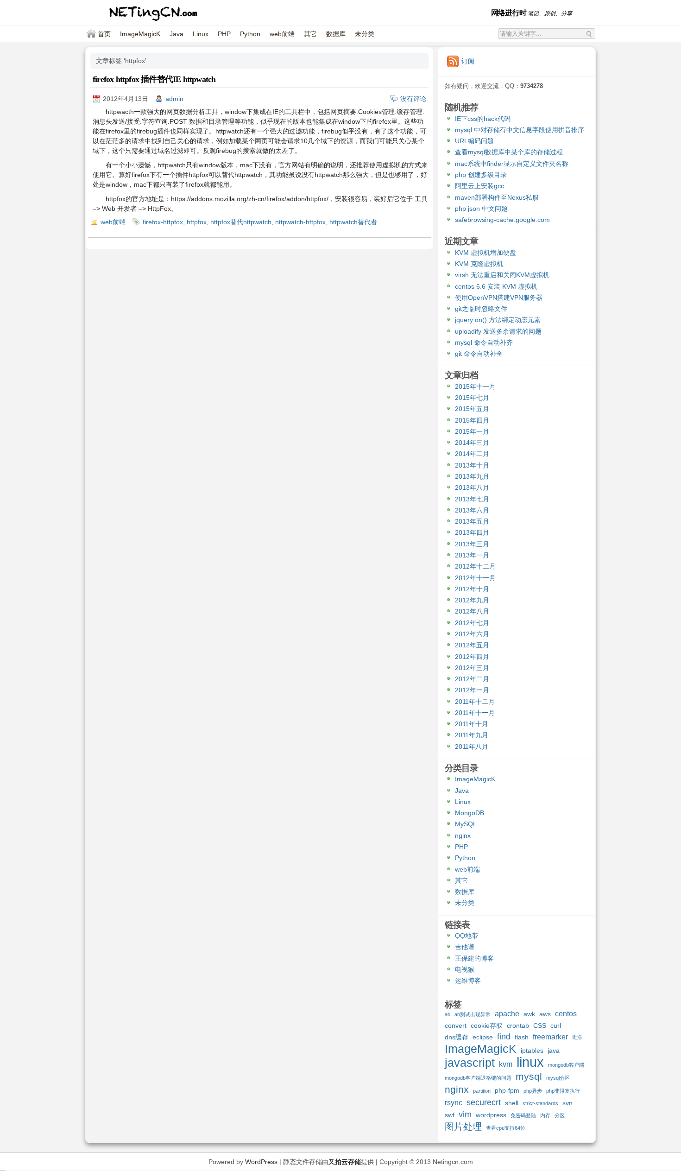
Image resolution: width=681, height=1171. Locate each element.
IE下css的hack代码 (483, 118)
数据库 (336, 34)
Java (176, 34)
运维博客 (468, 980)
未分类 (364, 34)
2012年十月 (472, 589)
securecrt (484, 1102)
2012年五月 (472, 645)
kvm (505, 1064)
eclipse (483, 1037)
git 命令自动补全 (479, 353)
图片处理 (463, 1127)
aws (545, 1014)
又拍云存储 (344, 1161)
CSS (539, 1025)
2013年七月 (472, 499)
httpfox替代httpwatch (240, 222)
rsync (453, 1102)
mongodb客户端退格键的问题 (478, 1078)
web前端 (282, 34)
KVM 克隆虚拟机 (479, 263)
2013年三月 (472, 544)
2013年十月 (472, 465)
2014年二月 (472, 453)
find (504, 1036)
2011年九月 (471, 735)
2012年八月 (472, 611)
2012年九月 (472, 600)
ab (447, 1014)
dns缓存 (456, 1037)
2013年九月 (472, 476)
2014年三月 (472, 442)
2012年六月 (472, 634)
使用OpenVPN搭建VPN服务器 (498, 297)
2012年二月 (472, 679)
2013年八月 (472, 487)
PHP (224, 34)
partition (482, 1091)
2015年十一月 (475, 386)
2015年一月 (472, 431)
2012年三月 (472, 667)
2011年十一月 (475, 712)
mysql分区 (558, 1078)
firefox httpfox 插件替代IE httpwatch (154, 79)
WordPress (261, 1161)
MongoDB (469, 813)
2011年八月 (471, 746)
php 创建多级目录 (481, 174)
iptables (532, 1050)
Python (250, 34)
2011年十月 (471, 724)
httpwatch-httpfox (300, 222)
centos (566, 1013)
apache (507, 1013)
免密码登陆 (523, 1115)
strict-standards (540, 1103)
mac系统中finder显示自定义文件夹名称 (511, 163)
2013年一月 (472, 555)
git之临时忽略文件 (481, 308)
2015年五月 (472, 408)
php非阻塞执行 (563, 1091)
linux (530, 1063)
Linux (200, 34)
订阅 (467, 61)
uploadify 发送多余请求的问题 (498, 331)
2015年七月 (472, 397)
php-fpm (507, 1090)
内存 (545, 1115)
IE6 (577, 1037)
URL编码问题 (474, 141)
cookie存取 (487, 1025)
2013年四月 (472, 532)
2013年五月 (472, 521)
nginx (463, 835)
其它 (310, 34)
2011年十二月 (475, 701)
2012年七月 (472, 623)
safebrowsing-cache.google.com (502, 219)
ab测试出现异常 (472, 1014)
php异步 (532, 1091)
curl (555, 1025)
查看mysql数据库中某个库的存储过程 (509, 152)
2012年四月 (472, 656)
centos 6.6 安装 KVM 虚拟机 (496, 286)
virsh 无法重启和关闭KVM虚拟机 (502, 275)
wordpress (491, 1115)
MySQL (466, 824)
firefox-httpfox (163, 222)
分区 (560, 1115)
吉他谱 (464, 946)
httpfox (197, 222)
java (554, 1050)
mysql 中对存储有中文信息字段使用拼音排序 (519, 129)
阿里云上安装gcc (479, 186)
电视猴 (464, 969)
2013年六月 (472, 510)
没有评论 (413, 98)
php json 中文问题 (481, 208)
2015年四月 (472, 420)
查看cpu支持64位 (505, 1128)
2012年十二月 (475, 566)
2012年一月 (472, 690)
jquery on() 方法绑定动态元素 (498, 319)
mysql (529, 1077)
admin (174, 98)
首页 (104, 34)
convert (456, 1025)
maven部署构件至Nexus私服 (497, 197)
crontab (518, 1025)
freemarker (550, 1036)
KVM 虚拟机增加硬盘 (485, 252)
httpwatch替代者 (353, 222)
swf (449, 1115)
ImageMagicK (140, 34)
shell (511, 1103)
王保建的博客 (474, 958)
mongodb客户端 (566, 1065)
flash (522, 1037)
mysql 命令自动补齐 (484, 342)
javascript (470, 1063)
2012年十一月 (475, 578)
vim (465, 1114)
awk (529, 1014)
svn (567, 1103)
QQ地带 (466, 935)
